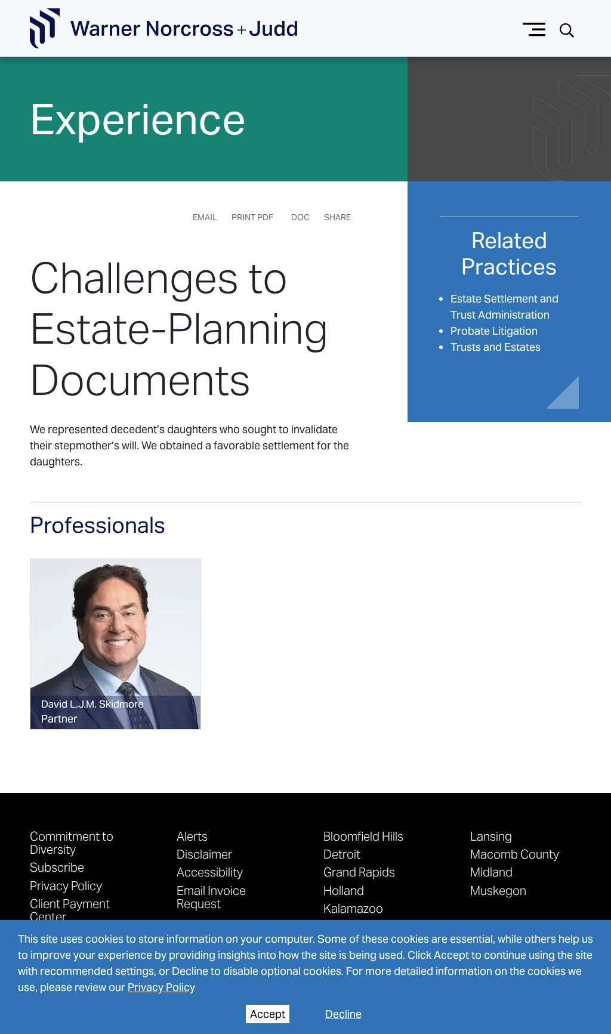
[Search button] (567, 29)
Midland (491, 872)
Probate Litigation (494, 331)
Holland (343, 890)
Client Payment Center (70, 910)
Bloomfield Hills (363, 836)
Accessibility (210, 872)
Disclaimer (204, 854)
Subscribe (57, 867)
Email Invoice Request (211, 896)
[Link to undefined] (115, 644)
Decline (343, 1014)
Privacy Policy (161, 987)
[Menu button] (534, 28)
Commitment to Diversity (71, 842)
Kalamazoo (353, 908)
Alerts (192, 836)
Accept (267, 1014)
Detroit (341, 854)
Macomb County (514, 854)
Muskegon (498, 890)
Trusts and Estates (495, 347)
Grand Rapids (359, 872)
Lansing (491, 836)
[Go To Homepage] (163, 28)
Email (205, 217)
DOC (300, 217)
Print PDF (252, 217)
